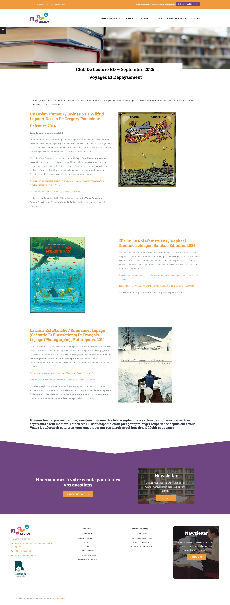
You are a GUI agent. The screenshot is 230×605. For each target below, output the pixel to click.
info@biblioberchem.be (25, 555)
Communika (61, 598)
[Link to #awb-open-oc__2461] (3, 30)
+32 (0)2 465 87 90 (23, 551)
